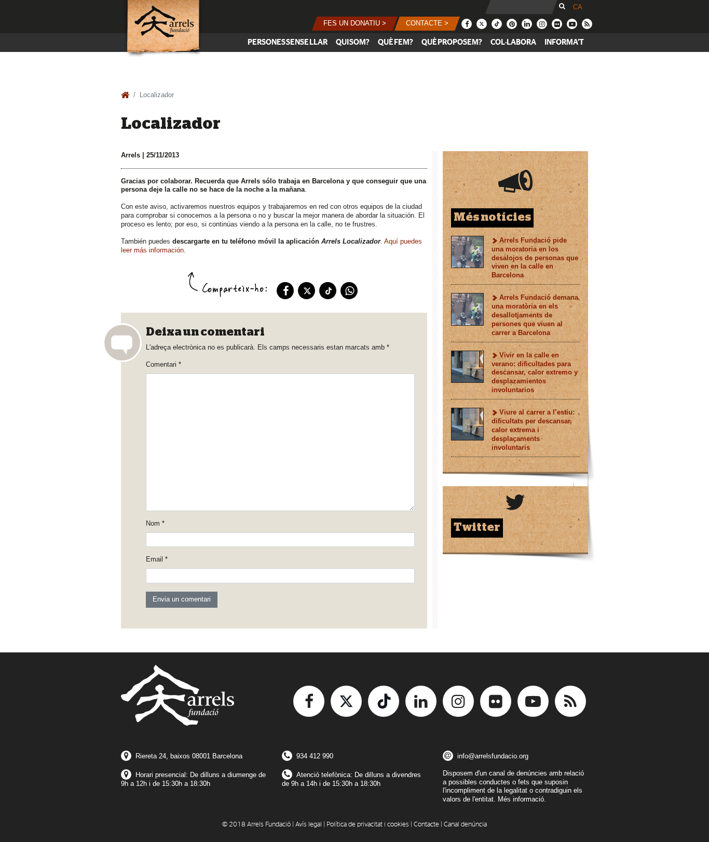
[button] (355, 24)
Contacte (426, 824)
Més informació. (522, 799)
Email (157, 559)
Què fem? (395, 42)
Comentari (163, 364)
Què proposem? (451, 42)
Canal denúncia (465, 824)
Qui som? (353, 42)
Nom (155, 523)
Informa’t (564, 42)
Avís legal (308, 824)
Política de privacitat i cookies (367, 824)
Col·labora (513, 42)
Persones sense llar (288, 42)
